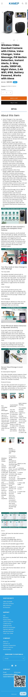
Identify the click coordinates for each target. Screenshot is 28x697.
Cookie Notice (7, 623)
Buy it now (14, 102)
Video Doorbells (7, 601)
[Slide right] (17, 40)
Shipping (3, 86)
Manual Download (8, 631)
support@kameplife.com (11, 676)
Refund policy (7, 649)
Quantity (3, 89)
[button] (2, 3)
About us (5, 641)
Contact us (6, 643)
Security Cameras (8, 603)
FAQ (4, 615)
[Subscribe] (23, 658)
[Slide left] (10, 40)
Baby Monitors (7, 605)
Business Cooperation (9, 645)
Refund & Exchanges (9, 627)
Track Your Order (8, 633)
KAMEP (15, 694)
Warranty (6, 617)
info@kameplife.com (9, 674)
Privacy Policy (7, 619)
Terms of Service (8, 621)
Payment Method (8, 629)
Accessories (6, 607)
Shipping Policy (7, 625)
